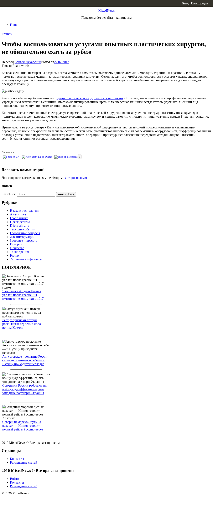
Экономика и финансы (26, 259)
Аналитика (18, 214)
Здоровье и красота (23, 240)
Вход (185, 3)
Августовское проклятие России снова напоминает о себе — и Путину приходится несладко (25, 360)
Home (14, 24)
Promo (6, 34)
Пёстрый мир (19, 225)
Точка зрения (19, 252)
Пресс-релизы (20, 222)
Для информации (22, 237)
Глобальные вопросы (25, 233)
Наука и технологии (24, 210)
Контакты (17, 458)
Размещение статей (23, 462)
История (16, 244)
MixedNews (106, 10)
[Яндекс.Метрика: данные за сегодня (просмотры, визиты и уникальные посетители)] (34, 501)
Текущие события (22, 229)
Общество (17, 248)
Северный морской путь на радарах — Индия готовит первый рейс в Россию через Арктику (22, 427)
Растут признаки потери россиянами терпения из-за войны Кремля (21, 323)
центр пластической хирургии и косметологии (90, 98)
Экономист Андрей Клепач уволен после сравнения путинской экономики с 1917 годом (23, 296)
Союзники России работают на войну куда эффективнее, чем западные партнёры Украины (24, 389)
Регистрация (199, 3)
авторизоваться (76, 177)
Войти (14, 478)
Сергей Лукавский (28, 62)
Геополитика (19, 218)
